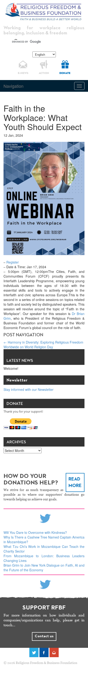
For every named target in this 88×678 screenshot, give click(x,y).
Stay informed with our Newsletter (29, 389)
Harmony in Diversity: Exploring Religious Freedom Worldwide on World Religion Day (43, 344)
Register (12, 262)
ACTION (44, 73)
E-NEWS (23, 73)
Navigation (13, 86)
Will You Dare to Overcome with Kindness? (35, 532)
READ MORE (75, 482)
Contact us (44, 636)
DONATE (64, 73)
